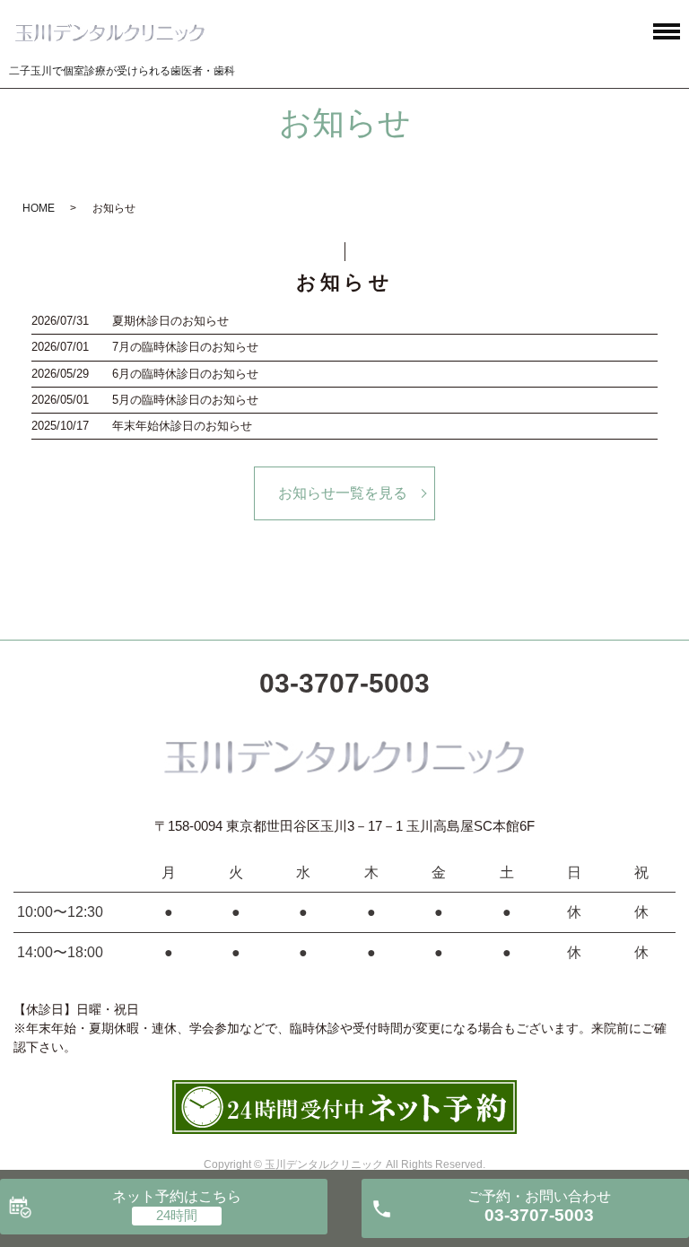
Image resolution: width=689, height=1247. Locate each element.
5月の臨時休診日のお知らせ (185, 399)
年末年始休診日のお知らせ (182, 425)
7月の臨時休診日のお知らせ (185, 346)
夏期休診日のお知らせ (170, 320)
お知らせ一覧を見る (342, 493)
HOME (38, 208)
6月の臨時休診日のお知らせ (185, 373)
